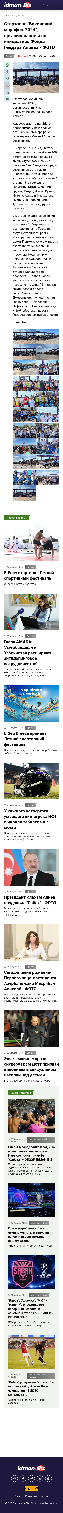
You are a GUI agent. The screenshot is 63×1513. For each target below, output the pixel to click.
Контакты (31, 1496)
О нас (18, 1496)
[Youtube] (14, 1478)
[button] (7, 65)
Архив (44, 1496)
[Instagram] (40, 1478)
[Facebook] (23, 1478)
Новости (22, 56)
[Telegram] (31, 1478)
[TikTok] (48, 1478)
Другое (9, 56)
